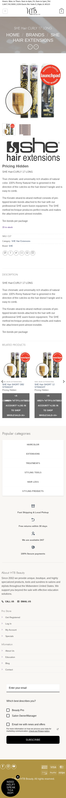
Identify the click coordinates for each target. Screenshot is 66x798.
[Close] (18, 777)
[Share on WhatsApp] (5, 253)
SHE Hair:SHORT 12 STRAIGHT (45, 385)
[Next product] (30, 46)
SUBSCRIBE (33, 740)
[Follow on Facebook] (2, 766)
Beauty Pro (18, 710)
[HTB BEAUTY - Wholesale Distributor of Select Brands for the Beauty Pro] (33, 11)
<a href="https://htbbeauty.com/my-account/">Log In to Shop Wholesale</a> (17, 405)
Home (13, 34)
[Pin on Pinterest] (27, 253)
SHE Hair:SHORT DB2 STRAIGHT (13, 385)
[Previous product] (36, 46)
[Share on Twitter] (16, 253)
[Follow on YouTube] (13, 766)
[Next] (58, 90)
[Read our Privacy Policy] (58, 729)
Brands (35, 34)
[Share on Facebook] (10, 253)
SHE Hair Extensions (21, 241)
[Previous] (7, 90)
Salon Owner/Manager (24, 715)
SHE (11, 246)
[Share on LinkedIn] (32, 253)
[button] (5, 11)
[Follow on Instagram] (8, 766)
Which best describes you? (21, 701)
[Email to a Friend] (21, 253)
